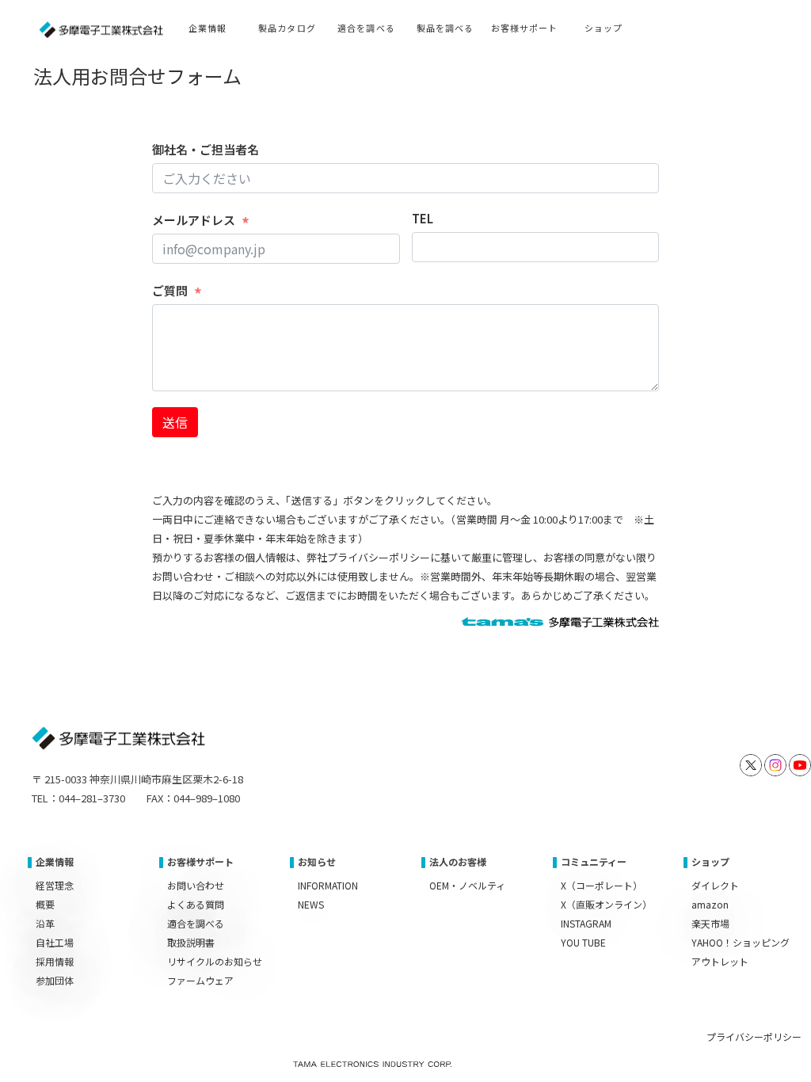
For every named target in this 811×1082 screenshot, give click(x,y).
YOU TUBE (583, 942)
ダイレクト (715, 885)
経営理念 (55, 885)
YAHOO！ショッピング (740, 942)
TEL (422, 218)
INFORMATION (328, 885)
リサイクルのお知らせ (214, 961)
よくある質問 (195, 904)
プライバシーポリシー (753, 1036)
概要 (45, 904)
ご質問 (170, 290)
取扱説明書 (191, 942)
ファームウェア (200, 980)
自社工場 (55, 942)
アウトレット (719, 961)
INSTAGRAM (586, 923)
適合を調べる (195, 923)
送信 (175, 422)
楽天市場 (710, 923)
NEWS (311, 904)
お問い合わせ (195, 885)
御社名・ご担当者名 (205, 149)
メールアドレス (193, 219)
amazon (710, 904)
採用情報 (55, 961)
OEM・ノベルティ (467, 885)
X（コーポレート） (601, 885)
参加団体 (55, 980)
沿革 (45, 923)
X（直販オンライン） (606, 904)
